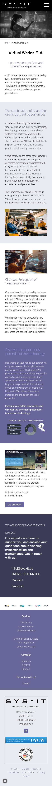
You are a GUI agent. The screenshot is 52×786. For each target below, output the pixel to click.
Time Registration (26, 642)
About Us (26, 661)
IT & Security (26, 622)
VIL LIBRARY (14, 504)
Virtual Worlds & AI (26, 53)
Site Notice (28, 772)
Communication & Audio (26, 638)
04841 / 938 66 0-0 (26, 574)
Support (18, 586)
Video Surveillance (26, 630)
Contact (17, 580)
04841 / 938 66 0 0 (26, 719)
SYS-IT (8, 42)
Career (26, 683)
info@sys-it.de (22, 568)
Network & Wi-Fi (26, 626)
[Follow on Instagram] (26, 731)
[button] (5, 781)
